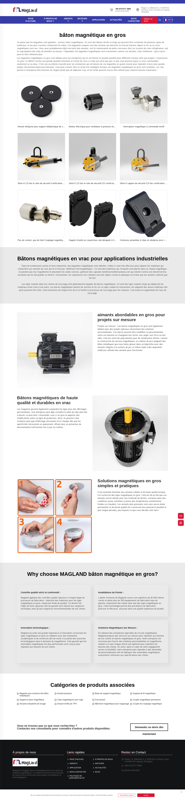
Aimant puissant (64, 693)
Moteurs (82, 18)
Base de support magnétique (108, 693)
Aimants (68, 18)
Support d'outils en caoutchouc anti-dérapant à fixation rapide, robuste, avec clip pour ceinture (113, 240)
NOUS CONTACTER (134, 19)
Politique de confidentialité (77, 777)
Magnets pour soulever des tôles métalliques (34, 694)
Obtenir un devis (148, 20)
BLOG (97, 772)
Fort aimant (100, 700)
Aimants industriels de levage (33, 704)
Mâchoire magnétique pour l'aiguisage (112, 704)
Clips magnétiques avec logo (70, 700)
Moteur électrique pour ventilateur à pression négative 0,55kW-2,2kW (101, 126)
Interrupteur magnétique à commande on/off (143, 126)
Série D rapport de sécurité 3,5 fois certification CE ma (146, 183)
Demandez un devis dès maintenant (149, 728)
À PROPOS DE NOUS (50, 19)
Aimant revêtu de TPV (67, 704)
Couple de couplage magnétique (147, 704)
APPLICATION (98, 20)
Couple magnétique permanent (146, 700)
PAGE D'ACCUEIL (31, 19)
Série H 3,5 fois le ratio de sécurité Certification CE (42, 183)
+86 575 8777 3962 (133, 766)
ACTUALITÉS (116, 20)
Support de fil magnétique (144, 693)
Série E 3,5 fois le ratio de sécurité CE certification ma (94, 183)
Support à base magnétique (32, 700)
